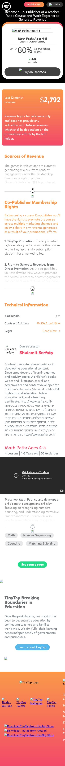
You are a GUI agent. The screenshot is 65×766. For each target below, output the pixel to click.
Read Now (51, 331)
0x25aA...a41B (48, 323)
